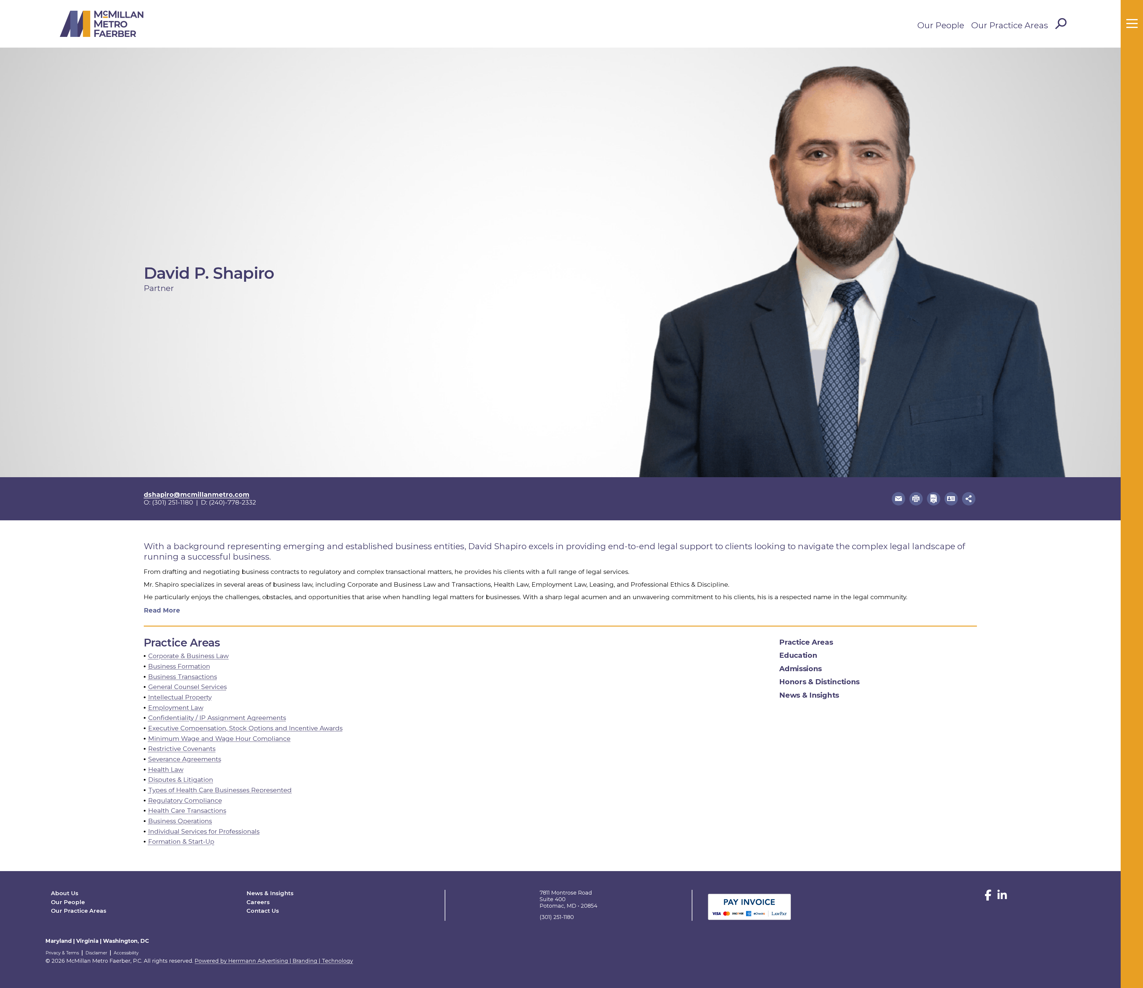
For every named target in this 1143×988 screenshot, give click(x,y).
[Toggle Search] (1061, 23)
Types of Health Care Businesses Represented (220, 790)
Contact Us (262, 910)
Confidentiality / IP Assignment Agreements (217, 717)
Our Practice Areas (1009, 25)
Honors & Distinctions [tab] (819, 681)
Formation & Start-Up (181, 841)
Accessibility (126, 953)
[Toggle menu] (1132, 24)
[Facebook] (988, 897)
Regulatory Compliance (185, 800)
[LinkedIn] (1002, 897)
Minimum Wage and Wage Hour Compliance (219, 738)
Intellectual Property (180, 697)
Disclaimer (96, 953)
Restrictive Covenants (182, 748)
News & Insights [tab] (809, 695)
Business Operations (180, 821)
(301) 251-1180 (172, 502)
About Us (64, 893)
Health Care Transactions (187, 810)
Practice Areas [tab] (806, 642)
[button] (898, 498)
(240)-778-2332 (232, 502)
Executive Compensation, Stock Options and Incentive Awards (245, 728)
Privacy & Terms (62, 953)
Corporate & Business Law (188, 656)
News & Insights (269, 893)
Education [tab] (798, 655)
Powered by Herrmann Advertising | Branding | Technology (274, 961)
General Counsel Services (187, 686)
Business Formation (179, 666)
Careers (258, 902)
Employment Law (175, 707)
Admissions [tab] (800, 668)
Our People (940, 25)
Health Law (165, 769)
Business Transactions (182, 676)
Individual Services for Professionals (204, 831)
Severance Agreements (184, 759)
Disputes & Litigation (180, 779)
